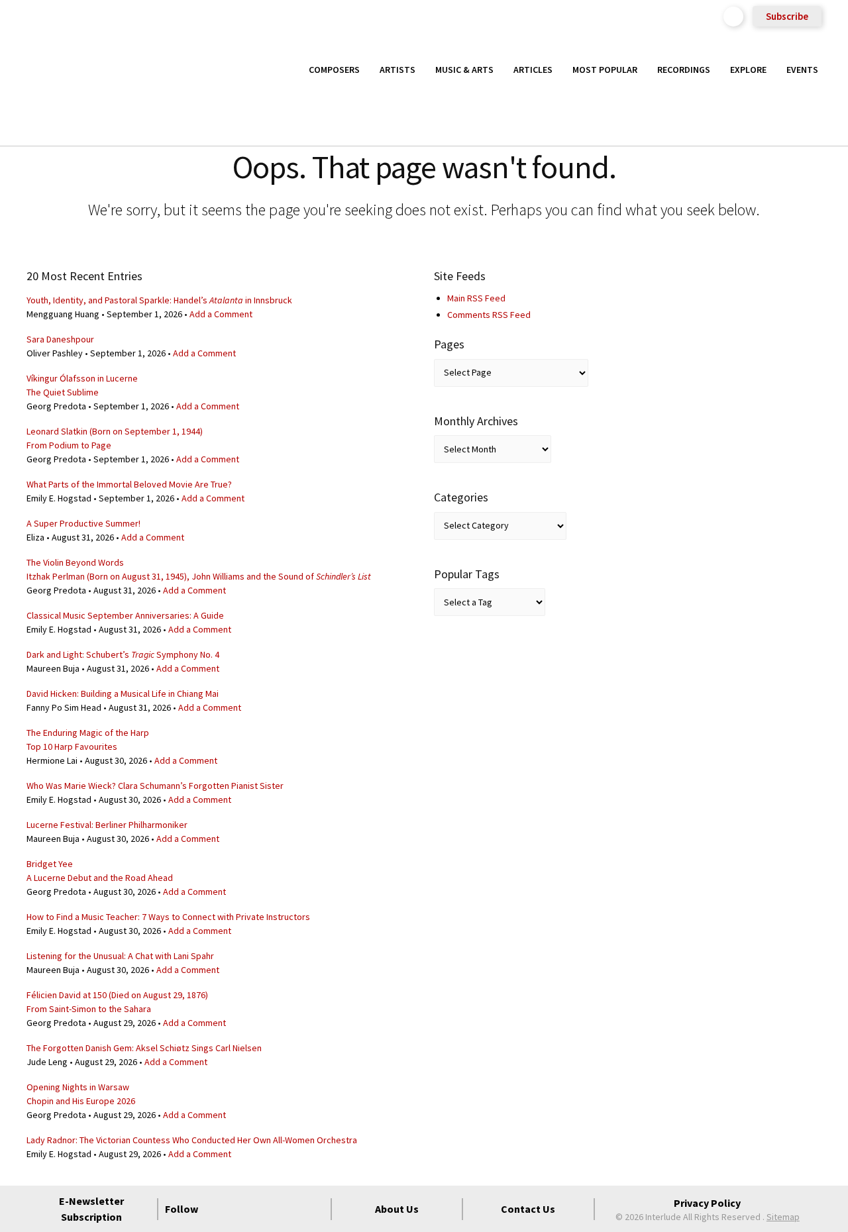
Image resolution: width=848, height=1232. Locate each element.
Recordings (683, 70)
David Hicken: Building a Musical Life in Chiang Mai (122, 693)
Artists (397, 70)
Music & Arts (464, 70)
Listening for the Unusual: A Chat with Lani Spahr (120, 956)
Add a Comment (220, 314)
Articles (533, 70)
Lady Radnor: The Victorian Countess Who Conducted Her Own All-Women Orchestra (191, 1140)
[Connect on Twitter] (242, 1209)
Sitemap (783, 1217)
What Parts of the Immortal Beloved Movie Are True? (129, 484)
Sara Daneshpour (60, 339)
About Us (397, 1208)
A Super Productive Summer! (83, 523)
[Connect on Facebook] (219, 1209)
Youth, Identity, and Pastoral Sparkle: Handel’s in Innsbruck (159, 300)
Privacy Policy (707, 1202)
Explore (748, 70)
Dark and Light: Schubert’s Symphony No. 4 (122, 654)
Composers (334, 70)
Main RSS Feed (476, 298)
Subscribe (787, 16)
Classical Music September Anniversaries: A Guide (125, 615)
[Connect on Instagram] (266, 1209)
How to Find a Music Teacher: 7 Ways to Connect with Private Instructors (168, 917)
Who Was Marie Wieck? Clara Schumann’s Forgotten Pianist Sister (155, 786)
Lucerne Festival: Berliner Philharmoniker (106, 825)
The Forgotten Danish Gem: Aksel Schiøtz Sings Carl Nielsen (144, 1048)
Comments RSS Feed (489, 315)
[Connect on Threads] (314, 1209)
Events (802, 70)
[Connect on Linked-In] (290, 1209)
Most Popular (604, 70)
